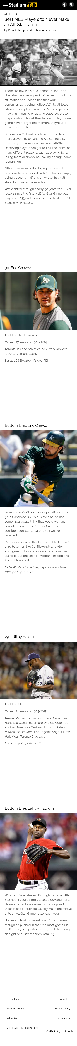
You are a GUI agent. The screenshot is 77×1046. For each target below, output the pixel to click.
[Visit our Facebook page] (64, 5)
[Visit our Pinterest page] (70, 5)
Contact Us (64, 1018)
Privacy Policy (62, 1008)
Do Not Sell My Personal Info (22, 1027)
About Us (65, 999)
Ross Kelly (14, 30)
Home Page (13, 999)
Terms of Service (16, 1008)
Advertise (12, 1018)
